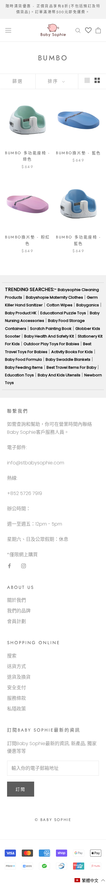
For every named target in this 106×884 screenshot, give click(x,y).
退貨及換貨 (19, 677)
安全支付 (16, 687)
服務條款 (16, 698)
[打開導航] (8, 30)
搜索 (11, 655)
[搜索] (78, 30)
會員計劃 (16, 621)
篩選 (17, 81)
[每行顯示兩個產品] (97, 80)
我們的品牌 (19, 610)
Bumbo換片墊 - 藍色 (78, 153)
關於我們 (16, 600)
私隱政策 (16, 708)
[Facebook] (9, 565)
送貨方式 (16, 666)
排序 (54, 81)
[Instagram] (23, 565)
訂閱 (21, 789)
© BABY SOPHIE (53, 819)
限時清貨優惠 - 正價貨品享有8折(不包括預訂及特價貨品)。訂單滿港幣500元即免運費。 (53, 9)
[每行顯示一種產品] (87, 80)
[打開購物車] (98, 30)
